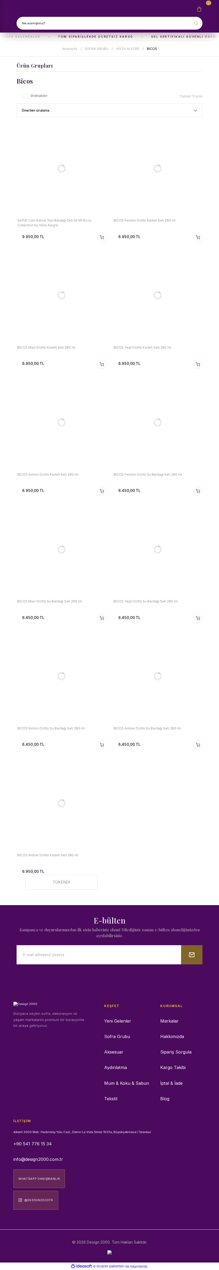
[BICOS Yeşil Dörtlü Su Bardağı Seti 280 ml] (157, 549)
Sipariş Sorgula (175, 1052)
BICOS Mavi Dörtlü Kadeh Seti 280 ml (46, 347)
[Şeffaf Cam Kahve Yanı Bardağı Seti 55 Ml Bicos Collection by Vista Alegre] (61, 168)
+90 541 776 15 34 (32, 1143)
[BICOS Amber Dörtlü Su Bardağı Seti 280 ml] (157, 676)
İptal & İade (171, 1083)
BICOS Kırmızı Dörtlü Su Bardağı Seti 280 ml (51, 728)
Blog (164, 1098)
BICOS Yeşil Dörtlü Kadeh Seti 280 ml (142, 347)
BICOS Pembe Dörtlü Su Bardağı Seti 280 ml (148, 474)
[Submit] (191, 954)
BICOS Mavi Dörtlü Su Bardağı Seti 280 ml (49, 601)
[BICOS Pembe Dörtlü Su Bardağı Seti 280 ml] (157, 422)
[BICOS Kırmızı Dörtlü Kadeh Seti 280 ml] (61, 422)
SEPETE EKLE (101, 237)
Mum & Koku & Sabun (126, 1083)
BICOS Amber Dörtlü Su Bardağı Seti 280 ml (147, 728)
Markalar (169, 1021)
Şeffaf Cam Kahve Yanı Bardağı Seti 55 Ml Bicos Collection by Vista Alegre (54, 222)
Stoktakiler (39, 96)
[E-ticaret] (108, 1266)
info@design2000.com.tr (38, 1159)
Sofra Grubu (117, 1036)
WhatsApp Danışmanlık (39, 1179)
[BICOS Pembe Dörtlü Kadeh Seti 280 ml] (157, 168)
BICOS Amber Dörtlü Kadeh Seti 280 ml (47, 855)
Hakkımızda (172, 1036)
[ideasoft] (81, 1266)
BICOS (152, 49)
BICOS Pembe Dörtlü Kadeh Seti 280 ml (144, 220)
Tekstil (110, 1098)
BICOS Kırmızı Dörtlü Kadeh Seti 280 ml (47, 474)
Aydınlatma (115, 1067)
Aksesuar (113, 1052)
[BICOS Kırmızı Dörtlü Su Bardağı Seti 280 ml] (61, 676)
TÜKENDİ (61, 882)
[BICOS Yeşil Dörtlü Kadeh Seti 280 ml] (157, 295)
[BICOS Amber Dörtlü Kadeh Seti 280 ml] (61, 803)
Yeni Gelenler (117, 1021)
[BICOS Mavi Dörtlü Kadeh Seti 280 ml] (61, 295)
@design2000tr (38, 1200)
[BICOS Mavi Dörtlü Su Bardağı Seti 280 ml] (61, 549)
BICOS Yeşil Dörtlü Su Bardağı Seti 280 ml (146, 601)
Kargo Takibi (173, 1067)
